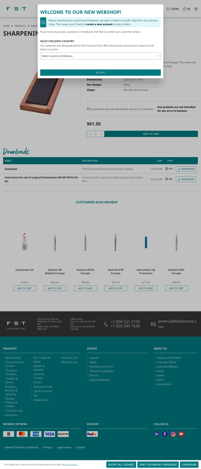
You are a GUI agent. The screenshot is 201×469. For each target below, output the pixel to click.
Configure (189, 464)
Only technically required (158, 464)
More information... (70, 464)
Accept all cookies (121, 464)
